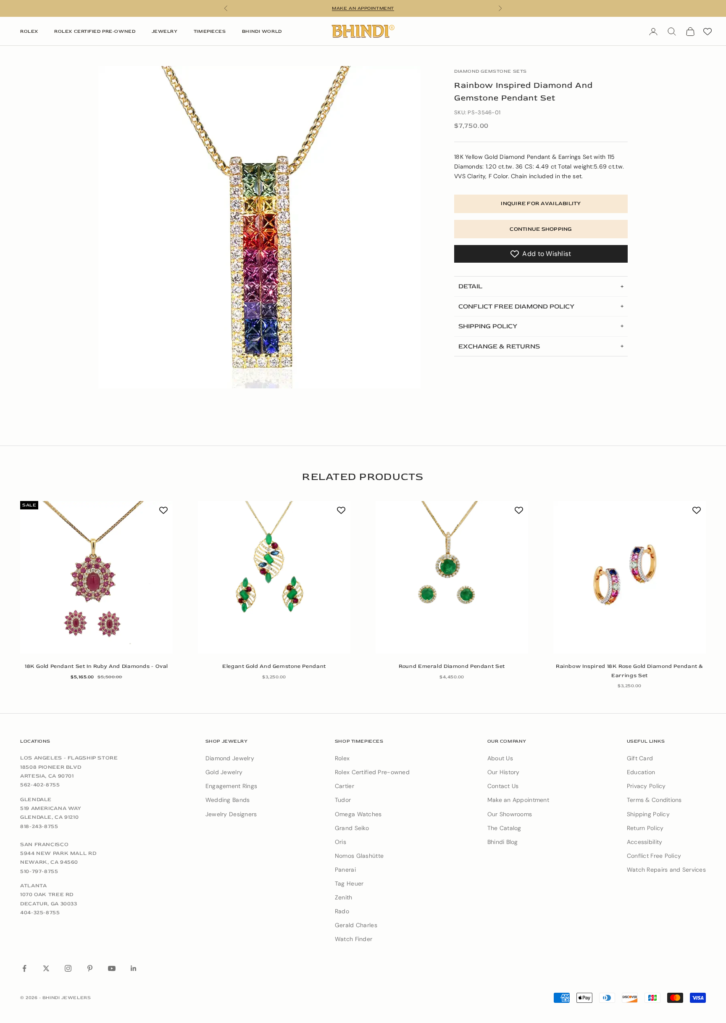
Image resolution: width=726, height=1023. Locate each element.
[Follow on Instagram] (68, 968)
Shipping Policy (648, 814)
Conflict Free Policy (654, 856)
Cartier (344, 786)
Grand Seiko (352, 828)
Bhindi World (262, 31)
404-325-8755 (40, 912)
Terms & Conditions (654, 800)
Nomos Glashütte (359, 856)
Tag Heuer (349, 883)
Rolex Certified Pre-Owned (94, 31)
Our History (503, 772)
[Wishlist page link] (707, 31)
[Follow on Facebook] (24, 968)
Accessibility (645, 842)
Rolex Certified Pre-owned (372, 772)
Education (641, 772)
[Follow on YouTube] (112, 968)
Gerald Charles (356, 925)
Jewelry (165, 31)
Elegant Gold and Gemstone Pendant (274, 666)
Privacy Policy (646, 786)
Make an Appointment (518, 800)
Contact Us (503, 786)
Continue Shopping (541, 228)
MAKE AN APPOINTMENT (363, 8)
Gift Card (640, 758)
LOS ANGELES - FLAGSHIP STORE (69, 757)
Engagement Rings (231, 786)
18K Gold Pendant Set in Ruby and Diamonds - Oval (96, 666)
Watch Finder (353, 939)
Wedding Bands (227, 800)
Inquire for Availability (541, 203)
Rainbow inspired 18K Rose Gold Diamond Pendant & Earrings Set (629, 670)
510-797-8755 (39, 871)
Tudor (343, 800)
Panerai (345, 869)
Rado (342, 911)
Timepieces (210, 31)
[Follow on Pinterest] (90, 968)
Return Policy (645, 828)
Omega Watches (358, 814)
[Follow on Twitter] (46, 968)
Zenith (343, 897)
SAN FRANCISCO (44, 844)
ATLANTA (33, 885)
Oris (340, 842)
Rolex (29, 31)
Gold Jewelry (223, 772)
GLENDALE (36, 799)
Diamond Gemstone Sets (490, 71)
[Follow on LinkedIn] (133, 968)
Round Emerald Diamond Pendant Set (452, 666)
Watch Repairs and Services (666, 869)
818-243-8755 (39, 826)
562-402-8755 (40, 784)
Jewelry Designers (231, 814)
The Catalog (504, 828)
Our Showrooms (509, 814)
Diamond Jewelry (229, 758)
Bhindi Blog (502, 842)
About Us (500, 758)
